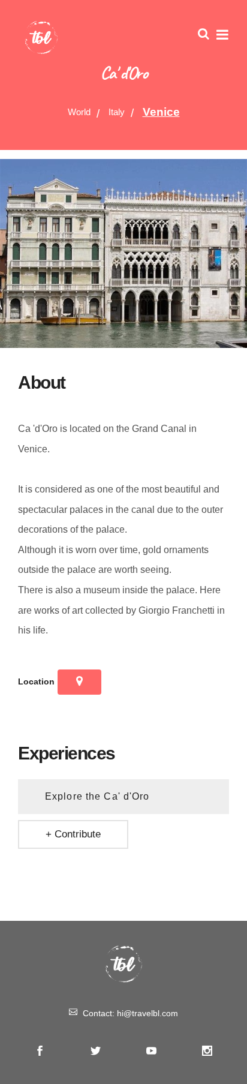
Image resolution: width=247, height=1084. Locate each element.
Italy (117, 112)
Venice (161, 112)
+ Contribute (73, 834)
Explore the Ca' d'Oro (97, 796)
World (79, 112)
